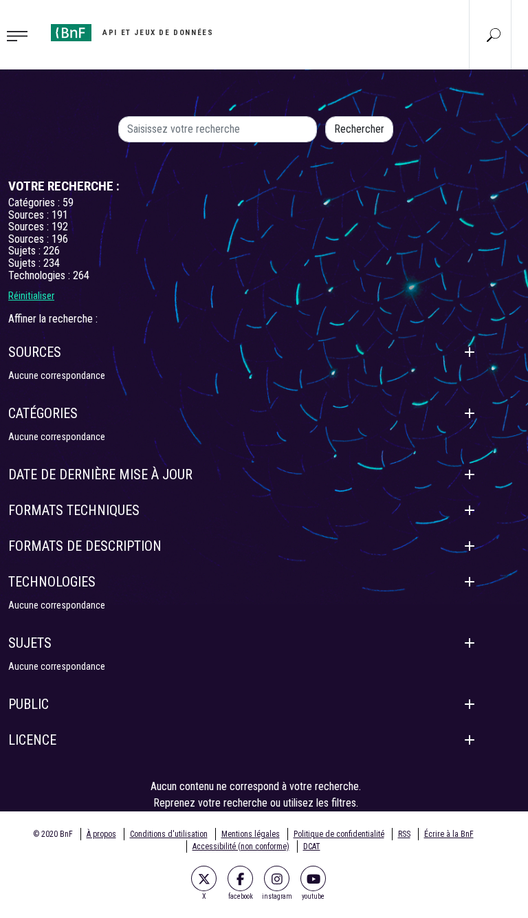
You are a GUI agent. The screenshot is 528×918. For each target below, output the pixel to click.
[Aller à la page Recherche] (493, 34)
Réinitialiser (31, 295)
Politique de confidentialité (339, 834)
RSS (404, 834)
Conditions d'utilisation (169, 834)
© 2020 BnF (53, 834)
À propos (101, 834)
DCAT (311, 846)
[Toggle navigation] (21, 35)
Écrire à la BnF (449, 834)
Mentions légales (250, 834)
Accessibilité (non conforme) (240, 846)
